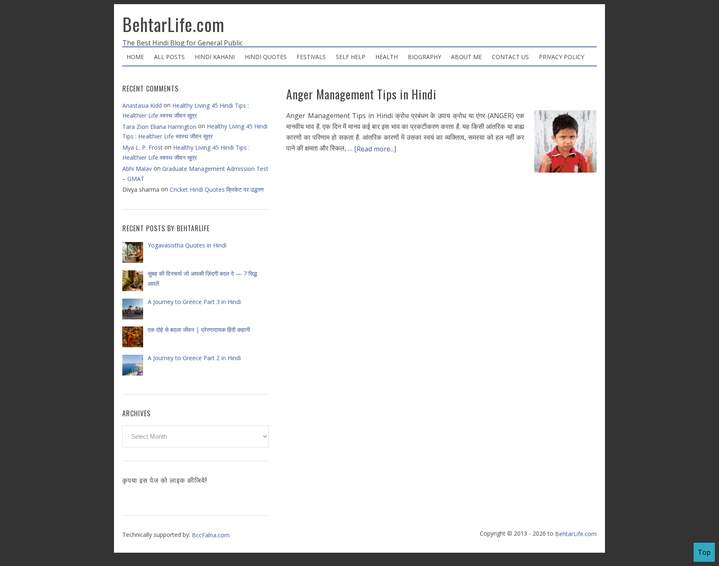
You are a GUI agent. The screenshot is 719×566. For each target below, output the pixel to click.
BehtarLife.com (173, 24)
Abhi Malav (137, 169)
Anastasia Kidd (142, 105)
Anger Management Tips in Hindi (361, 94)
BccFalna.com (211, 535)
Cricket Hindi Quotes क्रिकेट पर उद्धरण (217, 189)
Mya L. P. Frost (142, 147)
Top (704, 552)
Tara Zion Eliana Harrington (159, 127)
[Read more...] (375, 148)
